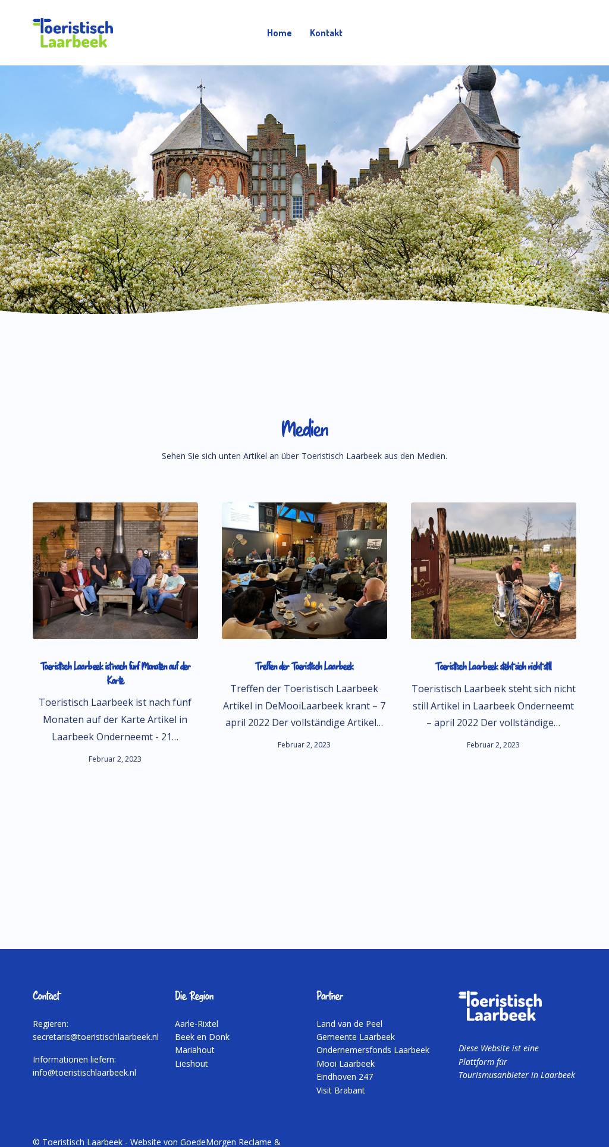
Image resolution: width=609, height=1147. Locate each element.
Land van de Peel (349, 1023)
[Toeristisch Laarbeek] (73, 33)
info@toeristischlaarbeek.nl (84, 1072)
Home (279, 33)
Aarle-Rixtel (196, 1023)
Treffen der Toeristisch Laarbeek (304, 667)
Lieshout (191, 1063)
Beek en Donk (202, 1036)
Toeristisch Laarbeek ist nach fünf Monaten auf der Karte (115, 674)
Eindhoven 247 (344, 1076)
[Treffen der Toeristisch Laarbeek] (304, 570)
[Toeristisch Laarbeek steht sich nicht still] (493, 570)
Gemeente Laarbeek (355, 1036)
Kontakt (326, 33)
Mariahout (195, 1049)
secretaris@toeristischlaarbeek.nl (96, 1036)
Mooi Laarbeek (345, 1063)
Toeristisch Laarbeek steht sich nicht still (493, 667)
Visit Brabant (340, 1090)
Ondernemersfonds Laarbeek (372, 1049)
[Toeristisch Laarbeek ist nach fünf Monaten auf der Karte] (115, 570)
